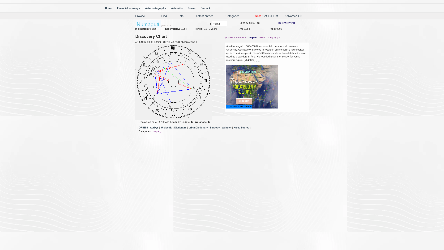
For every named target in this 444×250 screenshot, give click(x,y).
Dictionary (180, 127)
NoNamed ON (293, 16)
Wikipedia (166, 127)
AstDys (154, 127)
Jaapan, (156, 131)
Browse (140, 16)
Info (181, 16)
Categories (232, 16)
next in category (269, 37)
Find (164, 16)
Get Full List (266, 16)
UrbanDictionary (198, 127)
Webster (227, 127)
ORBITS (143, 127)
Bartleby (215, 127)
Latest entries (204, 16)
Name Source (241, 127)
